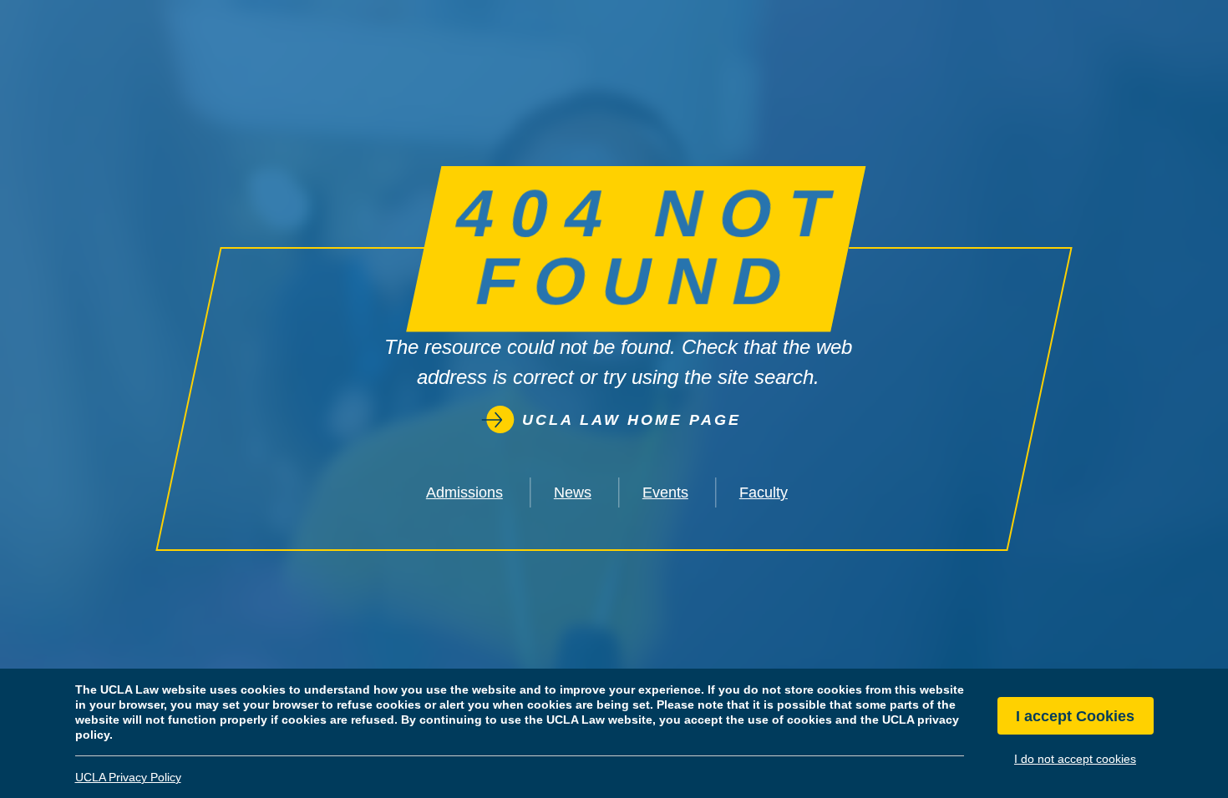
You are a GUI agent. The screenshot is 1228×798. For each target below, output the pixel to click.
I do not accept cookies (1075, 758)
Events (665, 492)
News (572, 492)
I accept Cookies (1075, 716)
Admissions (464, 492)
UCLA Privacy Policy (128, 777)
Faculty (763, 492)
